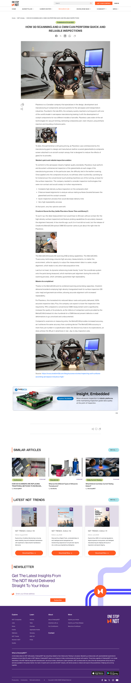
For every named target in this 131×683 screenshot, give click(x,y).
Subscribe (58, 600)
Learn (32, 615)
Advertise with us (53, 623)
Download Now (28, 553)
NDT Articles (21, 18)
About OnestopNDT (54, 619)
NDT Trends (15, 636)
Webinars (14, 633)
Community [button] (101, 9)
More (70, 615)
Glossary (32, 633)
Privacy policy (15, 680)
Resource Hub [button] (64, 9)
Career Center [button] (45, 9)
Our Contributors (53, 626)
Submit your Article (73, 619)
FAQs (31, 639)
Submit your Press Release (75, 623)
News (13, 626)
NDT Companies (16, 619)
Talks (31, 623)
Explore (15, 615)
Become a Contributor (74, 626)
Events (14, 629)
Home (14, 9)
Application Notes (35, 629)
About (50, 615)
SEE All (113, 450)
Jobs (13, 623)
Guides (14, 643)
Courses (32, 626)
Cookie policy (24, 680)
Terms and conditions (35, 680)
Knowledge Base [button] (83, 9)
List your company (103, 3)
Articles (32, 619)
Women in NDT (16, 639)
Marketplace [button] (27, 9)
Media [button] (115, 9)
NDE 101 (32, 636)
